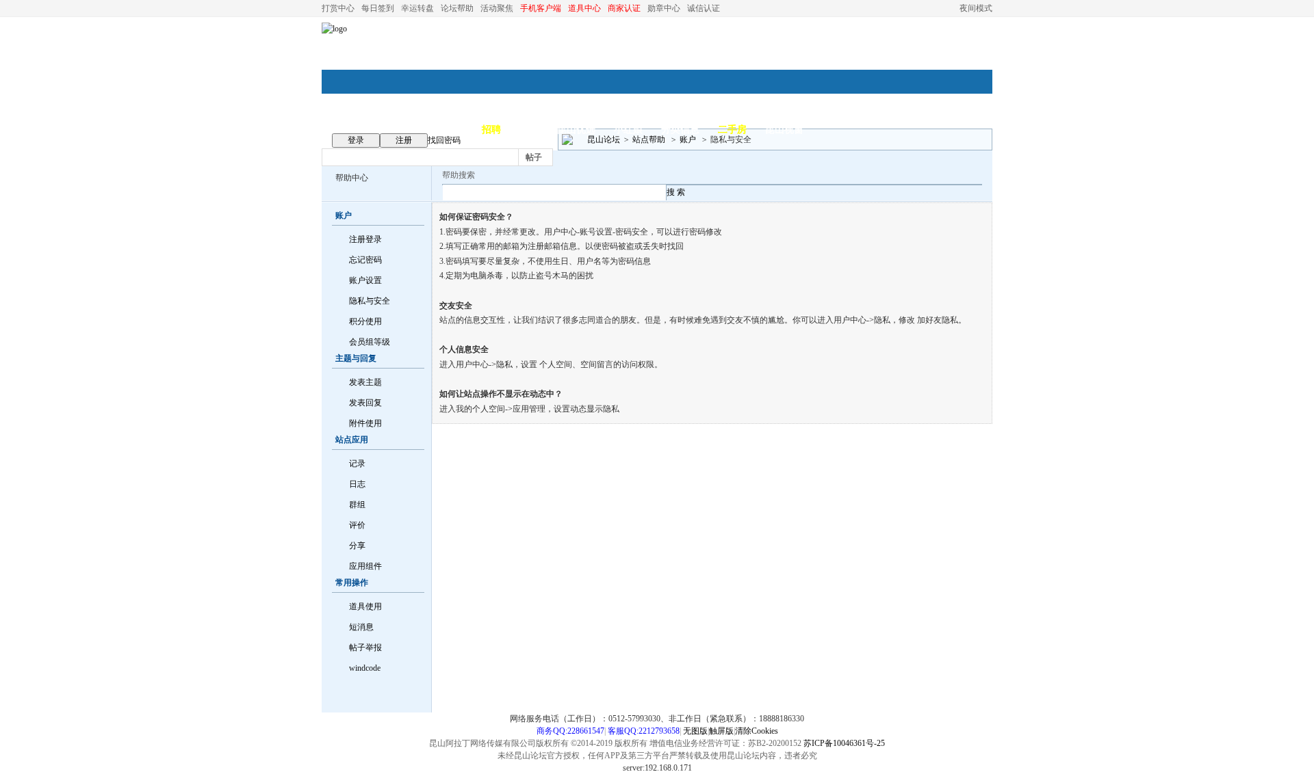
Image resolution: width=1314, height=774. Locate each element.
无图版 (695, 731)
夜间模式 (975, 8)
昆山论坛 (603, 139)
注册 (404, 140)
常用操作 (351, 582)
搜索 (578, 156)
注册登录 (365, 239)
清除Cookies (756, 731)
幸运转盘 (417, 8)
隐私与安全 (369, 301)
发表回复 (365, 403)
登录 (356, 140)
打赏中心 (338, 8)
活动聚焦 (496, 8)
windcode (365, 668)
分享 (357, 545)
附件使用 (365, 423)
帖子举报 (365, 647)
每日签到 (377, 8)
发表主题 (365, 382)
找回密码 (444, 140)
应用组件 (365, 566)
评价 (357, 525)
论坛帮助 (457, 8)
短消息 (361, 627)
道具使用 (365, 606)
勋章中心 (663, 8)
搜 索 (676, 192)
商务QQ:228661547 (570, 731)
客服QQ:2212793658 (644, 731)
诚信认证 (703, 8)
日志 (357, 484)
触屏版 (721, 731)
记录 (357, 463)
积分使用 (365, 321)
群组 (357, 504)
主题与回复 (355, 358)
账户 (688, 139)
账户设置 (365, 280)
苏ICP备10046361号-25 (844, 743)
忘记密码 (365, 260)
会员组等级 (369, 342)
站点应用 (351, 439)
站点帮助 (648, 139)
